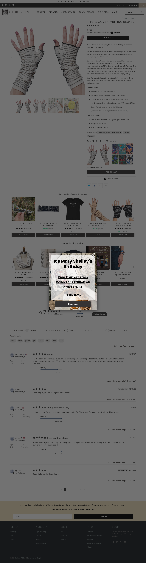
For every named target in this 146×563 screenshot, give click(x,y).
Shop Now (73, 304)
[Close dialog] (94, 255)
